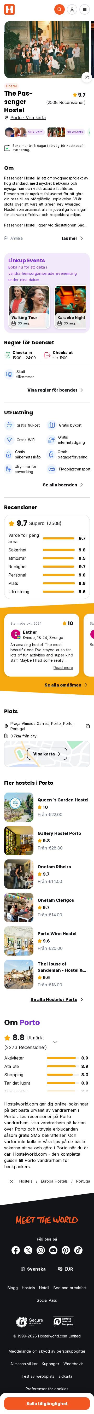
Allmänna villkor (24, 1363)
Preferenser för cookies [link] (47, 1389)
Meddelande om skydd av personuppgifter (47, 1351)
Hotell (44, 1287)
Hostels (28, 1287)
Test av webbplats (38, 1376)
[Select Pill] (59, 9)
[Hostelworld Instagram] (41, 1250)
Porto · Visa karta (28, 117)
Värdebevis (73, 1363)
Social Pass (47, 1300)
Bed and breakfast (70, 1287)
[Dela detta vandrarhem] (86, 77)
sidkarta (65, 1376)
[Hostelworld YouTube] (53, 1250)
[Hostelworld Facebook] (15, 1250)
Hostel (11, 86)
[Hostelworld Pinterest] (66, 1250)
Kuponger (50, 1363)
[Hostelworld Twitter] (28, 1250)
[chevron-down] (55, 1042)
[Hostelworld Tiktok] (78, 1250)
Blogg (13, 1287)
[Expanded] (11, 1181)
